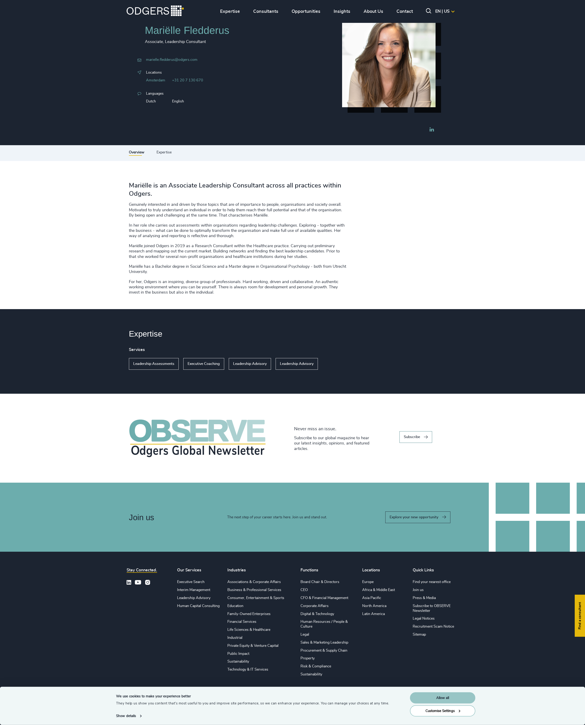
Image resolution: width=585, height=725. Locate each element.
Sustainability (238, 661)
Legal (304, 634)
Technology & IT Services (247, 669)
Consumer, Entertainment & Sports (255, 598)
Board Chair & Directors (319, 582)
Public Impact (238, 653)
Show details (126, 716)
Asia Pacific (371, 598)
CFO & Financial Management (324, 598)
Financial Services (241, 621)
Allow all (442, 698)
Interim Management (193, 590)
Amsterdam (155, 80)
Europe (368, 582)
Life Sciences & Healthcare (248, 629)
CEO (304, 590)
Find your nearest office (432, 582)
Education (235, 606)
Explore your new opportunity (414, 517)
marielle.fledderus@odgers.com (171, 60)
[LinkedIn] (431, 130)
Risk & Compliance (315, 666)
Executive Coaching (204, 364)
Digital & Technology (317, 614)
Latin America (373, 614)
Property (307, 658)
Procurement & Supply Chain (323, 650)
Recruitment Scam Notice (433, 626)
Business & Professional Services (254, 590)
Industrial (234, 637)
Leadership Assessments (153, 364)
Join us (418, 590)
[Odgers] (155, 11)
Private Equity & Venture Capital (253, 645)
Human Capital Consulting (198, 606)
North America (374, 606)
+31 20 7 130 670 (187, 80)
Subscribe (412, 437)
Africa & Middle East (378, 590)
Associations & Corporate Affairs (254, 582)
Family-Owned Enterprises (249, 614)
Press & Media (424, 598)
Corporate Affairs (314, 606)
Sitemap (419, 634)
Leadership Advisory (250, 364)
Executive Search (191, 582)
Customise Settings (440, 710)
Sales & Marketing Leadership (324, 642)
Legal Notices (424, 618)
